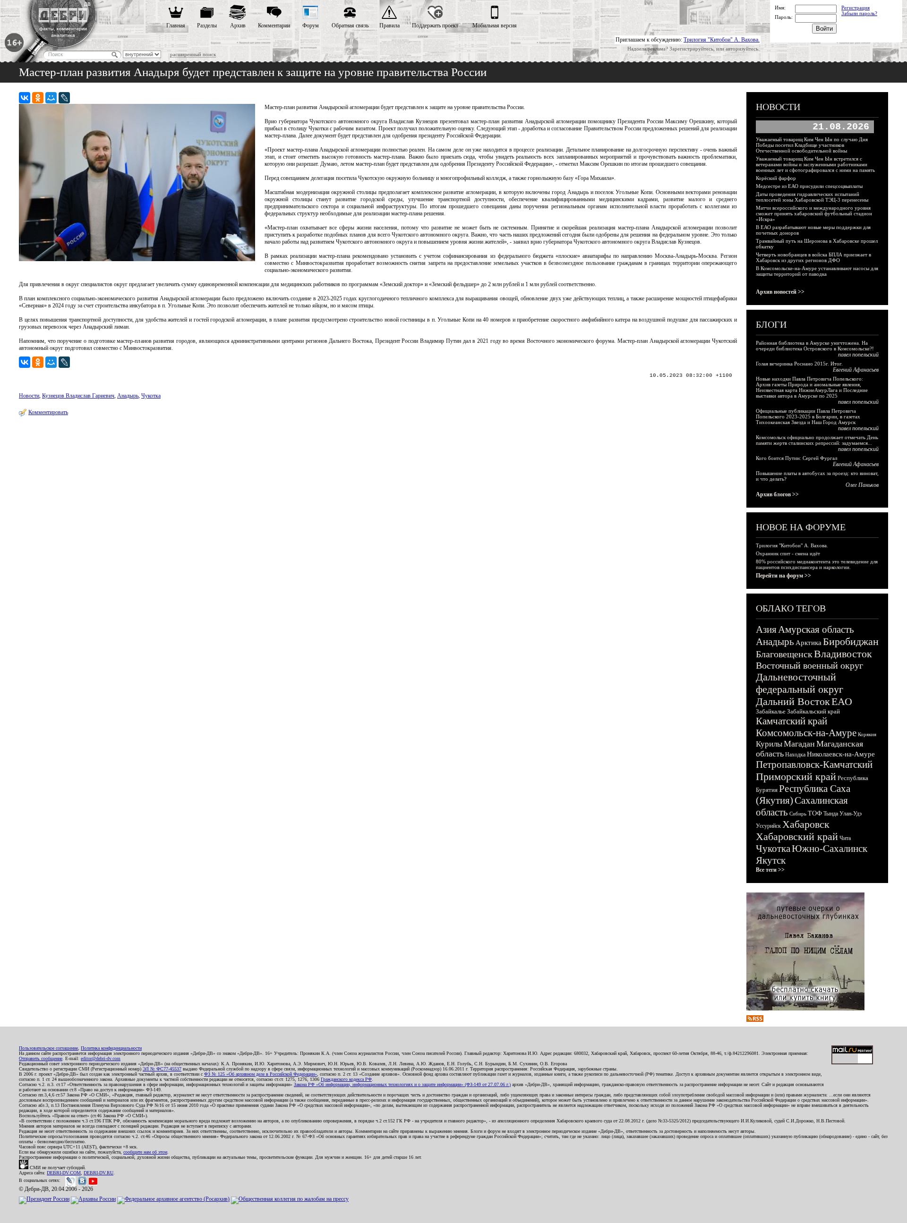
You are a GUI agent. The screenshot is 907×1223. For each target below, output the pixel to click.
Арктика (808, 642)
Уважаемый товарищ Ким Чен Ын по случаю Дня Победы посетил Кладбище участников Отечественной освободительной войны (812, 144)
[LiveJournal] (64, 97)
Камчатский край (791, 721)
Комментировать (48, 412)
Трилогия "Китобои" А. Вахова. (722, 39)
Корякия (867, 734)
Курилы (769, 743)
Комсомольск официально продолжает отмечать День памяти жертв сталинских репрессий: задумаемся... (817, 440)
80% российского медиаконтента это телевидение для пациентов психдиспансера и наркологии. (817, 564)
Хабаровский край (797, 836)
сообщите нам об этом (145, 1152)
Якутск (771, 860)
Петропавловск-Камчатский (814, 764)
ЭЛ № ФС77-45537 (162, 1068)
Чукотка (151, 395)
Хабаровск (806, 824)
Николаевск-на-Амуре (841, 754)
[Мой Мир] (51, 97)
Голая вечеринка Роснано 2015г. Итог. (799, 363)
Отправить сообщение (40, 1058)
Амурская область (816, 629)
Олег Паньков (862, 485)
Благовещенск (784, 654)
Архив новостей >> (780, 292)
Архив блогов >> (777, 494)
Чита (845, 838)
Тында (830, 813)
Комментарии (274, 25)
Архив (238, 25)
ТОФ (815, 813)
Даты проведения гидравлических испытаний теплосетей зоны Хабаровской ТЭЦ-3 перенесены (812, 197)
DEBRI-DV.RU (98, 1172)
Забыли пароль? (859, 13)
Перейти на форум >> (783, 575)
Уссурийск (768, 826)
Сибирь (797, 813)
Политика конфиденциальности (111, 1048)
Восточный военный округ (809, 665)
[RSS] (754, 1020)
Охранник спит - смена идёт (788, 553)
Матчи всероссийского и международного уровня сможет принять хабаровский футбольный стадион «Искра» (814, 213)
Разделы (207, 25)
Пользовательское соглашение (48, 1048)
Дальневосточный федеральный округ (799, 683)
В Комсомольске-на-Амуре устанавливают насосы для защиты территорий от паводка (817, 271)
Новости (29, 395)
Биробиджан (851, 641)
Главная (175, 25)
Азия (766, 629)
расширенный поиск (193, 54)
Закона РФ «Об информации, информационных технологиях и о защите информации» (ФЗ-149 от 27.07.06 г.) (402, 1084)
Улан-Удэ (850, 813)
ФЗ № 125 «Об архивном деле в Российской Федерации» (260, 1074)
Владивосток (843, 654)
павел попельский (858, 354)
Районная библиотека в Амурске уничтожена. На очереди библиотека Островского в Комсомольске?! (815, 345)
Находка (795, 754)
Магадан (799, 743)
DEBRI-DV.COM (64, 1172)
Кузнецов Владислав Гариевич (78, 395)
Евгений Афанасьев (856, 369)
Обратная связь (350, 25)
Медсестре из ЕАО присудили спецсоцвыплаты (809, 186)
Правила (389, 25)
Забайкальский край (813, 711)
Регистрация (855, 7)
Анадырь (127, 395)
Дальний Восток (793, 701)
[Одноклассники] (37, 97)
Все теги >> (770, 869)
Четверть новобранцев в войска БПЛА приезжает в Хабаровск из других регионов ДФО (813, 257)
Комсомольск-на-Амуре (806, 733)
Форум (310, 25)
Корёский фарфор (776, 178)
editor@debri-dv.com (100, 1058)
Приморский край (796, 776)
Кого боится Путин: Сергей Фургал (796, 458)
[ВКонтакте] (24, 97)
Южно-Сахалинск (829, 848)
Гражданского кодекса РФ (346, 1079)
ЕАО (841, 701)
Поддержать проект (435, 25)
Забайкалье (771, 711)
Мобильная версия (494, 25)
